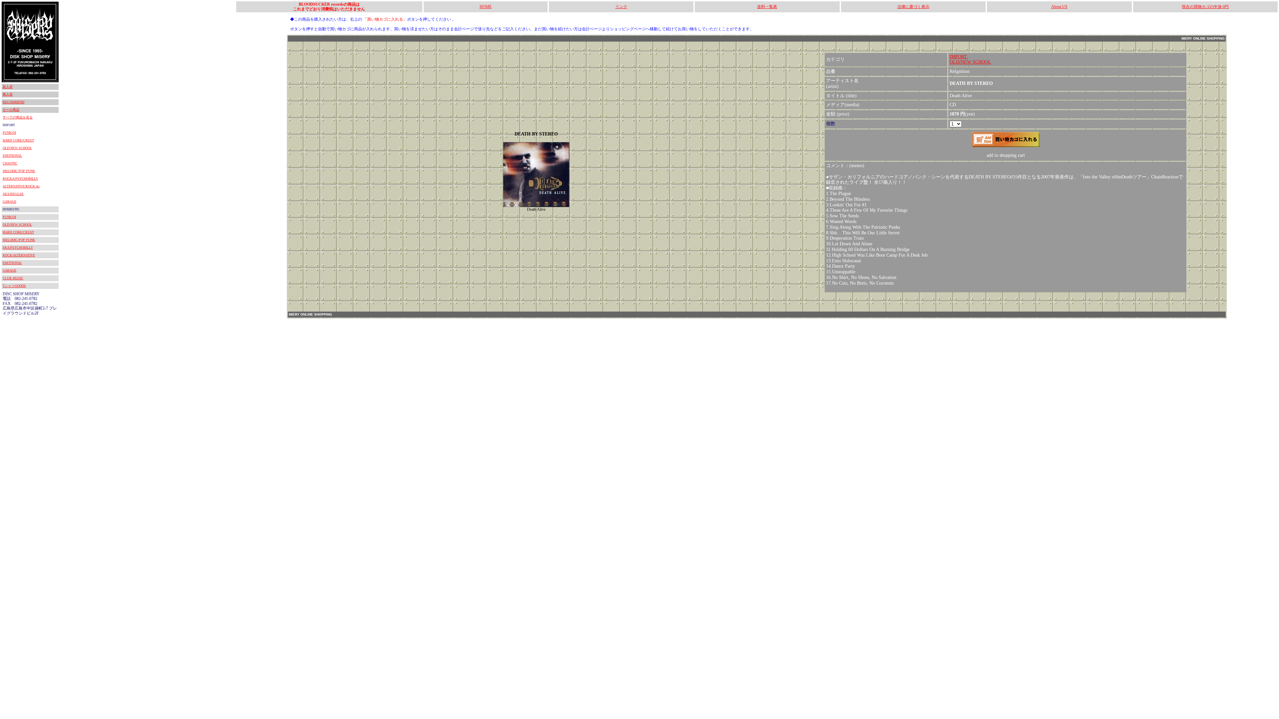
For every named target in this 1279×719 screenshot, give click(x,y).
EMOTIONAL (12, 155)
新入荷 (8, 87)
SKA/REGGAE (13, 194)
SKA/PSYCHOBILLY (18, 247)
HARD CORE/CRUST (18, 140)
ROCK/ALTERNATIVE (19, 255)
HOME (486, 6)
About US (1059, 6)
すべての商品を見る (18, 117)
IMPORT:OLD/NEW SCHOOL (970, 59)
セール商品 (11, 110)
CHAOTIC (10, 163)
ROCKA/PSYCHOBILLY (20, 178)
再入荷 (8, 94)
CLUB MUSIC (13, 278)
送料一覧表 (767, 6)
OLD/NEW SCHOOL (17, 148)
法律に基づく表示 (913, 6)
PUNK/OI (9, 132)
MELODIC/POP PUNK (19, 171)
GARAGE (9, 201)
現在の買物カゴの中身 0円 (1205, 6)
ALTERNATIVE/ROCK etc (21, 186)
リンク (621, 6)
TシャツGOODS (14, 286)
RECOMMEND (13, 102)
